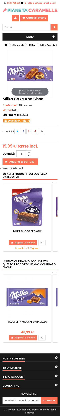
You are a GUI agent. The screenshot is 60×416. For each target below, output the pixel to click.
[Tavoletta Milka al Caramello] (27, 297)
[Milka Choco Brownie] (27, 207)
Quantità (8, 153)
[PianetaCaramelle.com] (30, 10)
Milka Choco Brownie (27, 231)
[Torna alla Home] (6, 45)
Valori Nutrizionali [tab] (12, 168)
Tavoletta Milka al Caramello (27, 321)
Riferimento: (10, 114)
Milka (15, 110)
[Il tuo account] (15, 18)
